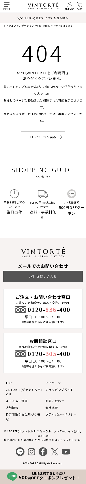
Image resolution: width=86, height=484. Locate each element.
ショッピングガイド (59, 390)
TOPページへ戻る (43, 137)
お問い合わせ (54, 401)
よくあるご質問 (17, 401)
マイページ (53, 383)
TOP (9, 383)
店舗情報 (12, 408)
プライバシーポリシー (61, 414)
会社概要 (51, 408)
